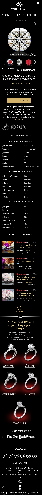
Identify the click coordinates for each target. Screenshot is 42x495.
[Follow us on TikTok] (34, 457)
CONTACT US (20, 462)
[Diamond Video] (10, 62)
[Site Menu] (3, 2)
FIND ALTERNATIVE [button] (19, 101)
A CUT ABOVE (30, 149)
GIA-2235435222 (31, 146)
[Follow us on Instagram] (22, 457)
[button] (15, 16)
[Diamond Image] (19, 62)
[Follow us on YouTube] (28, 457)
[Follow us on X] (11, 457)
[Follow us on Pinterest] (16, 457)
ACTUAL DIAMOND (19, 54)
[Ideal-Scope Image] (28, 62)
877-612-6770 (26, 95)
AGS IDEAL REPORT (9, 68)
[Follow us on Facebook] (5, 457)
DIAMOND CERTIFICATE (26, 70)
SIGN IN (36, 15)
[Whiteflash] (19, 6)
